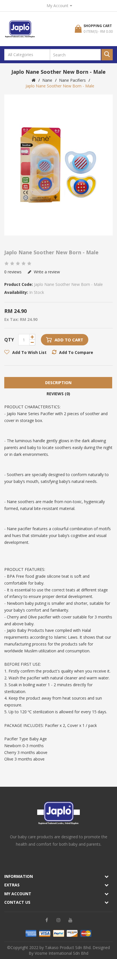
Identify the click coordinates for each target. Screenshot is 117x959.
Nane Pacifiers (72, 80)
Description (58, 382)
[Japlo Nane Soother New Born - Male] (58, 165)
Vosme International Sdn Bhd (61, 953)
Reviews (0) (58, 393)
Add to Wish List (29, 352)
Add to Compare (76, 352)
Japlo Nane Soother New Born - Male (60, 86)
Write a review (46, 271)
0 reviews (13, 271)
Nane (47, 80)
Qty (9, 340)
